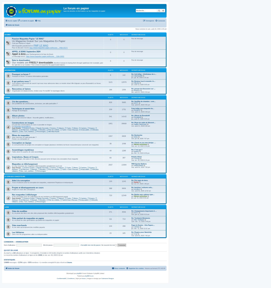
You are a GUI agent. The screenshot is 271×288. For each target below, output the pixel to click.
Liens (7, 207)
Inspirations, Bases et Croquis (25, 157)
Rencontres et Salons (21, 89)
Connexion (8, 242)
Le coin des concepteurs (15, 176)
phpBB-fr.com (89, 276)
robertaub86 (138, 76)
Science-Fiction (29, 128)
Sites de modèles (19, 211)
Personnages (41, 131)
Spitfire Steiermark (140, 124)
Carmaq (137, 158)
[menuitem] (26, 20)
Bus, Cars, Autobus (27, 131)
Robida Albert (136, 157)
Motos (76, 128)
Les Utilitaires (18, 232)
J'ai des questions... (20, 102)
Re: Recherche (136, 135)
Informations (10, 70)
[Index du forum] (34, 11)
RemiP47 (137, 110)
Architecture (25, 130)
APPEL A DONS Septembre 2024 (26, 52)
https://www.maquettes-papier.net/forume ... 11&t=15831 (45, 56)
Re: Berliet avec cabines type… (142, 194)
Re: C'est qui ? (136, 150)
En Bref (8, 34)
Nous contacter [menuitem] (119, 268)
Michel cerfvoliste (140, 144)
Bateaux (34, 130)
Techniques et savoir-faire (23, 109)
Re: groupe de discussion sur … (143, 89)
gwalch (136, 151)
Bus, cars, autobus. (27, 171)
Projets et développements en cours (27, 188)
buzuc (136, 182)
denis (136, 137)
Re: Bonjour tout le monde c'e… (143, 81)
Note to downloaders (21, 60)
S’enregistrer (22, 242)
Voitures (61, 128)
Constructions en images (23, 123)
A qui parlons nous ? (21, 81)
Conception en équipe (21, 143)
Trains (69, 128)
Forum (7, 97)
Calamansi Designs (107, 278)
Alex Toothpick (139, 220)
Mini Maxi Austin (53, 131)
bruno (69, 262)
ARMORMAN (138, 165)
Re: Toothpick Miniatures (140, 218)
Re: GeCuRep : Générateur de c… (143, 74)
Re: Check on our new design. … (143, 143)
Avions (53, 128)
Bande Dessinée (43, 128)
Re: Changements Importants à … (144, 211)
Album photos (18, 116)
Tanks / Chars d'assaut (70, 130)
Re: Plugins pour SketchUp (141, 232)
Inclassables (85, 130)
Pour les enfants (53, 130)
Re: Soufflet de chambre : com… (143, 101)
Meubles (43, 130)
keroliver (137, 189)
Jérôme (136, 227)
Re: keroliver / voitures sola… (142, 187)
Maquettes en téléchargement (25, 164)
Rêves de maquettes (20, 135)
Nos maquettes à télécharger (24, 195)
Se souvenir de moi (108, 245)
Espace (92, 128)
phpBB (79, 273)
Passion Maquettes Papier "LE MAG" (28, 39)
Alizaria (136, 83)
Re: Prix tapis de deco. (139, 180)
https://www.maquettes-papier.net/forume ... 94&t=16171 (48, 48)
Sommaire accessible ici (22, 126)
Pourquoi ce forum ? (21, 74)
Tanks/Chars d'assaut (69, 200)
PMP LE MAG (41, 45)
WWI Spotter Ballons (139, 164)
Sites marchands (19, 225)
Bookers (137, 90)
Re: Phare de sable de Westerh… (143, 122)
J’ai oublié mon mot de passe (90, 245)
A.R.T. (136, 103)
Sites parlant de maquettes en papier (28, 218)
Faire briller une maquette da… (142, 108)
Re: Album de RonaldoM (140, 115)
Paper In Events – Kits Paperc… (143, 225)
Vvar (135, 234)
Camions (84, 128)
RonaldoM (137, 117)
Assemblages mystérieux (23, 150)
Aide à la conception (21, 181)
